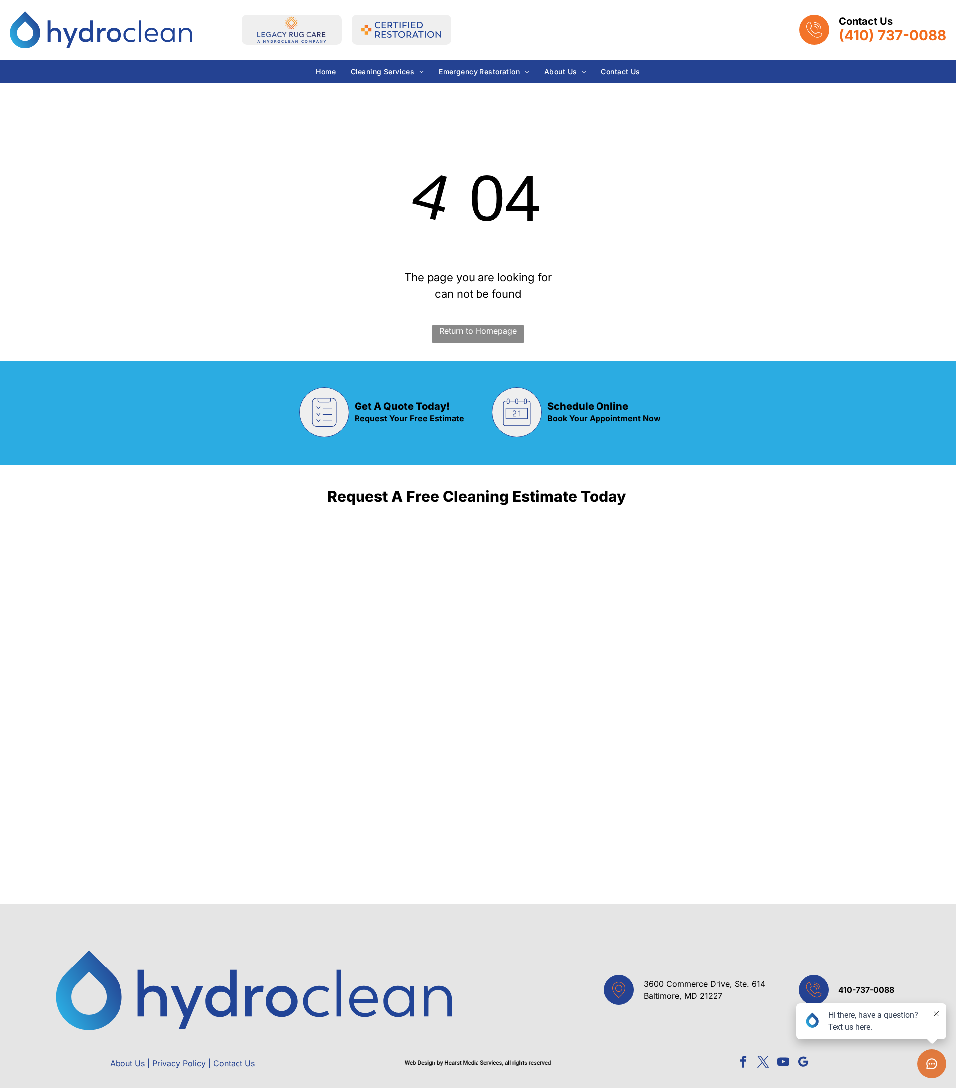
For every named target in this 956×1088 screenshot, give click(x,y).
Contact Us (234, 1063)
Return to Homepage (478, 331)
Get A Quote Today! (402, 406)
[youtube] (783, 1063)
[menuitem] (325, 71)
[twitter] (763, 1063)
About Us (127, 1063)
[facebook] (743, 1063)
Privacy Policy (179, 1063)
